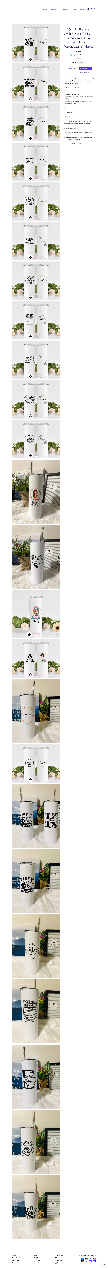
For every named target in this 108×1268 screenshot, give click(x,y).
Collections (54, 9)
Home (45, 9)
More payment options (85, 72)
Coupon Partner (38, 1263)
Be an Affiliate (16, 1263)
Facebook (60, 1255)
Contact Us (37, 1260)
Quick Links (37, 1257)
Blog (74, 9)
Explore (65, 9)
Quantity (73, 62)
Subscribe (82, 9)
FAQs (35, 1255)
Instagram (60, 1263)
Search (14, 1255)
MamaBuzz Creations (90, 1255)
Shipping (72, 55)
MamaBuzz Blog (16, 1257)
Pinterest (59, 1260)
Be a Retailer (15, 1260)
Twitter (59, 1257)
